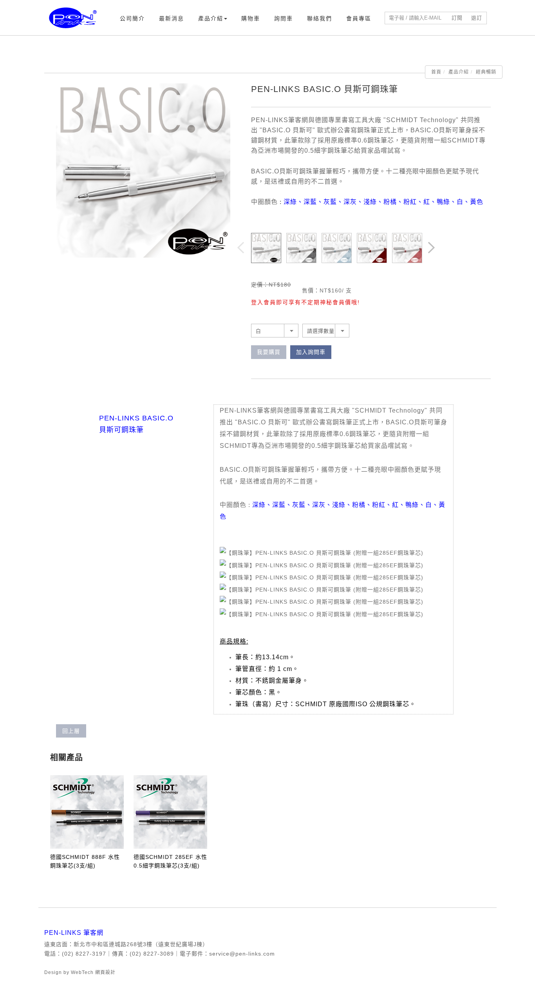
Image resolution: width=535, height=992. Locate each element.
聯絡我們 (319, 18)
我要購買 (268, 352)
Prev (241, 248)
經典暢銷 (486, 72)
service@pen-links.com (242, 954)
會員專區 (358, 18)
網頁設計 (105, 972)
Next (432, 248)
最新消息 (171, 18)
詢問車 (283, 18)
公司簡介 (132, 18)
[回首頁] (72, 17)
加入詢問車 (310, 352)
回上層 (71, 731)
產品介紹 (210, 18)
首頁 (436, 72)
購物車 (250, 18)
